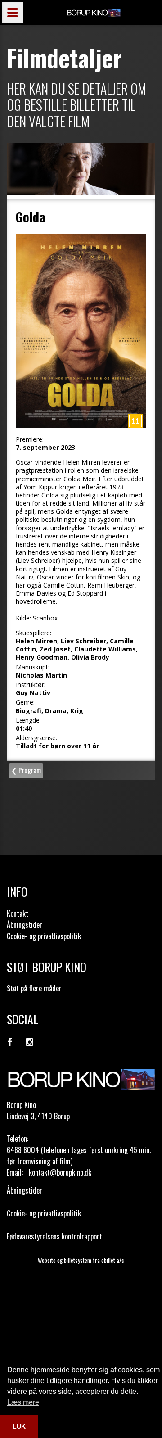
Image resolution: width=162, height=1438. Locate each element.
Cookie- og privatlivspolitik (44, 936)
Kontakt (17, 913)
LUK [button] (19, 1426)
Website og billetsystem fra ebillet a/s (81, 1260)
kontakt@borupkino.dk (60, 1172)
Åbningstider (24, 924)
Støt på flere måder (34, 988)
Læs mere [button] (23, 1402)
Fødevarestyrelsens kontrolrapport (54, 1236)
